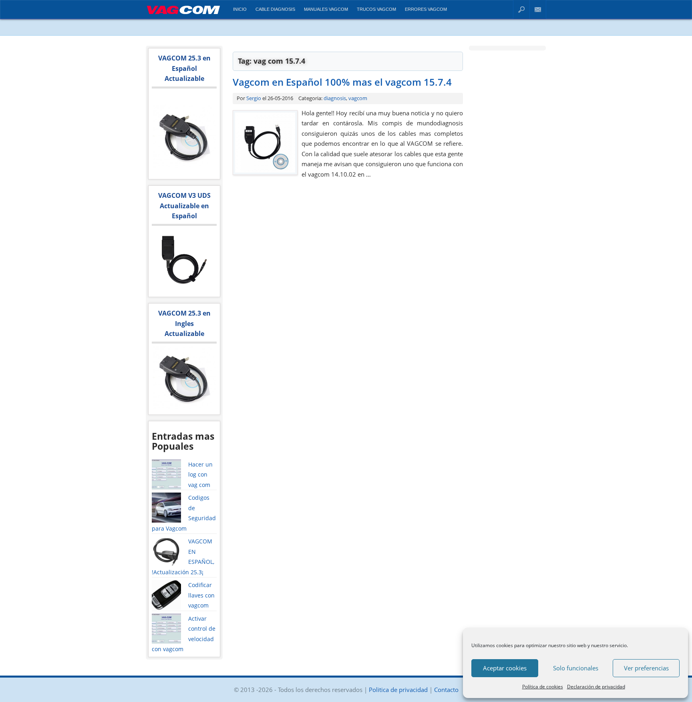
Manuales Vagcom (326, 9)
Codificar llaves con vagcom (201, 595)
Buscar (521, 9)
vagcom (357, 98)
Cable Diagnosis (275, 9)
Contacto (538, 9)
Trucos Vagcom (376, 9)
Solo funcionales (575, 668)
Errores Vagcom (426, 9)
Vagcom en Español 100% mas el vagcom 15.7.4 (342, 82)
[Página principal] (183, 15)
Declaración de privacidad (596, 686)
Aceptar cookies (505, 668)
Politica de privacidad (398, 690)
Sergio (253, 98)
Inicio (240, 9)
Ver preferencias (646, 668)
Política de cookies (542, 686)
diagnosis (335, 98)
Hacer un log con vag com (200, 475)
